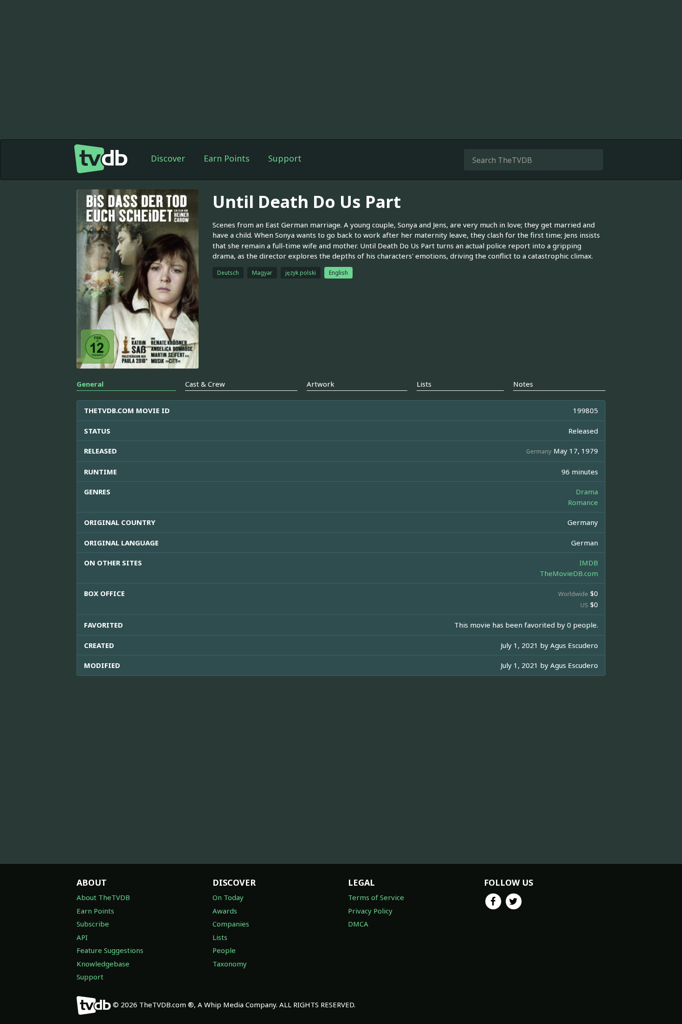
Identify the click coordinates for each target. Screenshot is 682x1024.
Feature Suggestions (110, 950)
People (224, 950)
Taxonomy (229, 963)
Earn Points (227, 158)
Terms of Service (376, 897)
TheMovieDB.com (569, 573)
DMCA (358, 923)
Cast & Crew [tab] (205, 384)
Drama (587, 491)
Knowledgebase (103, 963)
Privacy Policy (370, 910)
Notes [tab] (523, 384)
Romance (583, 502)
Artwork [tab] (321, 384)
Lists (219, 937)
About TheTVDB (103, 897)
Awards (224, 910)
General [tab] (90, 384)
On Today (228, 897)
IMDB (588, 562)
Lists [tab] (424, 384)
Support (285, 158)
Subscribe (93, 923)
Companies (230, 923)
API (82, 937)
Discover (168, 158)
